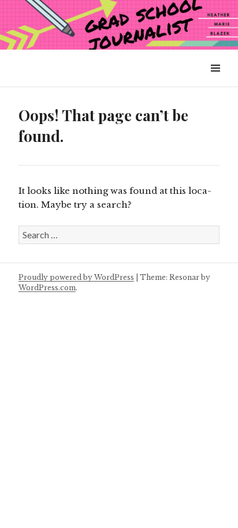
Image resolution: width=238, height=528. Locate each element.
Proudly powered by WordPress (76, 277)
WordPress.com (47, 287)
